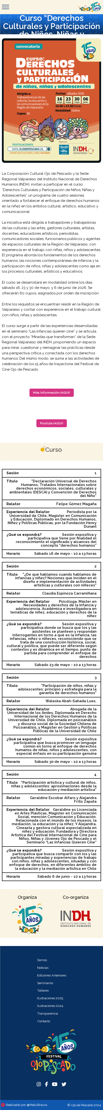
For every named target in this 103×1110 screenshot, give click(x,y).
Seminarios (45, 983)
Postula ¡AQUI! (51, 423)
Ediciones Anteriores (51, 975)
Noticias (42, 968)
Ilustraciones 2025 (50, 998)
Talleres (43, 990)
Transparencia (47, 1013)
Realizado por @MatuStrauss (26, 1105)
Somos (42, 960)
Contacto (43, 1021)
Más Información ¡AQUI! (51, 392)
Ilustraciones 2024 (50, 1006)
